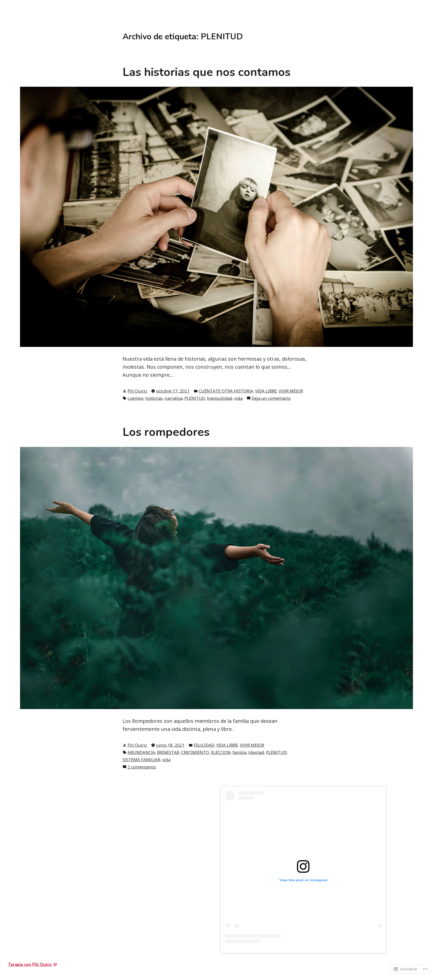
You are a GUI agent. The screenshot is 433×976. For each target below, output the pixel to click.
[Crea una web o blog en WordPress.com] (55, 964)
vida (238, 398)
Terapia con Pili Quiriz (30, 964)
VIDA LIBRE (266, 391)
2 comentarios (142, 767)
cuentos (135, 398)
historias (154, 398)
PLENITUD (194, 398)
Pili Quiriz (137, 391)
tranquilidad (219, 398)
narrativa (173, 398)
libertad (256, 752)
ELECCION (221, 752)
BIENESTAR (168, 752)
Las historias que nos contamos (206, 72)
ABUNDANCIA (141, 752)
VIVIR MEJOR (291, 391)
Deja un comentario (271, 398)
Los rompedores (166, 432)
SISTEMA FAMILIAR (141, 759)
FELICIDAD (204, 745)
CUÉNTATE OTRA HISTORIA (226, 391)
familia (239, 752)
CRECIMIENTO (195, 752)
